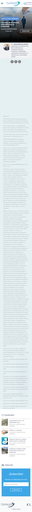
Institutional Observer (10, 18)
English (29, 4)
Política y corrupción (15, 430)
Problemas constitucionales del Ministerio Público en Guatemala (17, 450)
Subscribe (26, 31)
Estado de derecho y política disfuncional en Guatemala (17, 440)
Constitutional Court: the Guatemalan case (16, 421)
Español (29, 2)
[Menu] (3, 3)
